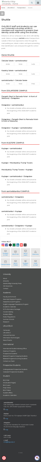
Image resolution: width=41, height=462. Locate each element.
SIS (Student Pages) (9, 382)
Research (6, 322)
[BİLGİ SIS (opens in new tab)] (15, 252)
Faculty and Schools (9, 296)
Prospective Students (10, 353)
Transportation (21, 7)
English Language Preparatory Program (15, 304)
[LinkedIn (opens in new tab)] (18, 245)
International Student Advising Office (15, 348)
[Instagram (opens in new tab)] (3, 245)
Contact (5, 288)
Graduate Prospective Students (13, 372)
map (6, 409)
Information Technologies (11, 337)
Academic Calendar (9, 307)
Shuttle (30, 7)
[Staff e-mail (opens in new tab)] (35, 262)
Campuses (6, 330)
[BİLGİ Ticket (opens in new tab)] (15, 262)
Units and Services (9, 335)
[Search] (32, 2)
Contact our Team (9, 361)
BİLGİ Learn (6, 385)
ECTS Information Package (11, 309)
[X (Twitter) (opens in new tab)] (10, 245)
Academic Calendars (10, 395)
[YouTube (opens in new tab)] (21, 245)
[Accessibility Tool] (4, 458)
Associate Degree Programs (12, 299)
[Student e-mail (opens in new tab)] (5, 252)
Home (3, 7)
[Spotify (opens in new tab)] (14, 245)
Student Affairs (7, 314)
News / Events (7, 340)
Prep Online (7, 387)
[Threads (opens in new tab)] (25, 245)
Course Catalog (8, 312)
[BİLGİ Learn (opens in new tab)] (25, 252)
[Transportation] (5, 262)
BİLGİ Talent (7, 390)
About (5, 278)
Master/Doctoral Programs (11, 302)
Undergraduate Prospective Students (15, 369)
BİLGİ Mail (6, 380)
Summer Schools (8, 319)
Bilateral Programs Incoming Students (15, 358)
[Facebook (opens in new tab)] (7, 245)
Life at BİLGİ (11, 7)
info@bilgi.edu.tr (9, 442)
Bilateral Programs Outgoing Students (15, 356)
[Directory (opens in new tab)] (35, 252)
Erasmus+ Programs (9, 351)
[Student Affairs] (25, 262)
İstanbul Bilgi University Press (12, 283)
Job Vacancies (7, 286)
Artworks (6, 281)
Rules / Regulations (9, 317)
